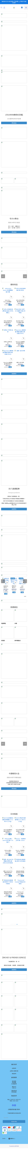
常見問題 (14, 1082)
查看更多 (14, 509)
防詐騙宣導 (14, 1084)
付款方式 (14, 1088)
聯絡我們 (14, 1073)
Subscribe (14, 1121)
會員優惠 (14, 1081)
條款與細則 (14, 1092)
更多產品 (14, 123)
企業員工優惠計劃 (14, 1071)
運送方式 (14, 1086)
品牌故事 (14, 1068)
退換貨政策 (14, 1090)
